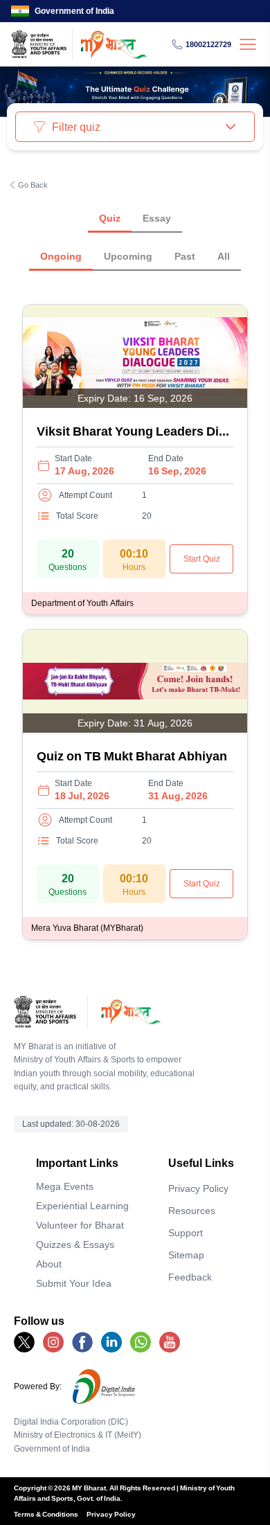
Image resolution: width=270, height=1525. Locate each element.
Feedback (190, 1276)
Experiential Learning (82, 1205)
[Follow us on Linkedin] (111, 1342)
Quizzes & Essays (75, 1244)
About (49, 1263)
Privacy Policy (198, 1188)
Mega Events (64, 1186)
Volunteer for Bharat (80, 1224)
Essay (157, 217)
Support (185, 1232)
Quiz (109, 217)
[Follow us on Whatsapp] (140, 1342)
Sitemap (186, 1254)
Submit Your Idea (73, 1283)
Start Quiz (201, 558)
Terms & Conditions (46, 1514)
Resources (191, 1210)
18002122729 (208, 44)
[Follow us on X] (24, 1342)
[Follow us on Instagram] (53, 1342)
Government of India (74, 11)
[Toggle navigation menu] (248, 44)
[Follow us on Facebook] (82, 1342)
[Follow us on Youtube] (169, 1342)
